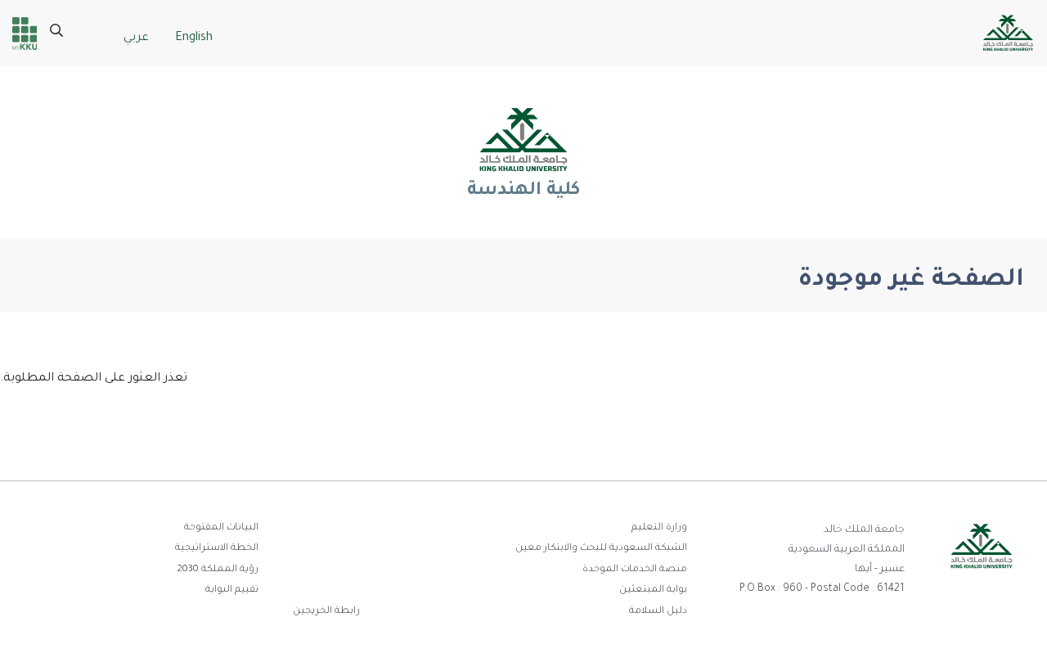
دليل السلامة (658, 611)
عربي (136, 38)
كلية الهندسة (523, 191)
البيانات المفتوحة (221, 528)
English (194, 38)
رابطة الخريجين (326, 611)
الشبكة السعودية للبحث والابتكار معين (601, 548)
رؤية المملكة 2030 (217, 570)
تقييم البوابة (231, 590)
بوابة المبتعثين (653, 590)
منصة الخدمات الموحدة (634, 570)
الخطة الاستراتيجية (216, 548)
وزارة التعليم (659, 528)
